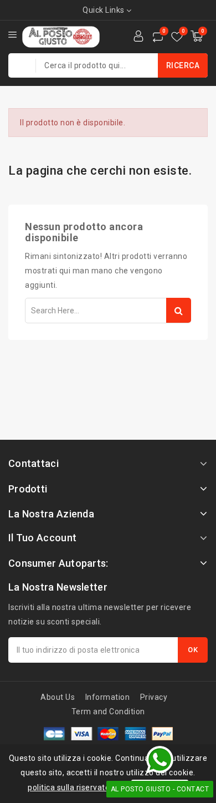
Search (178, 310)
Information (107, 697)
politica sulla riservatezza (76, 787)
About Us (57, 697)
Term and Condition (108, 711)
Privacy (154, 697)
